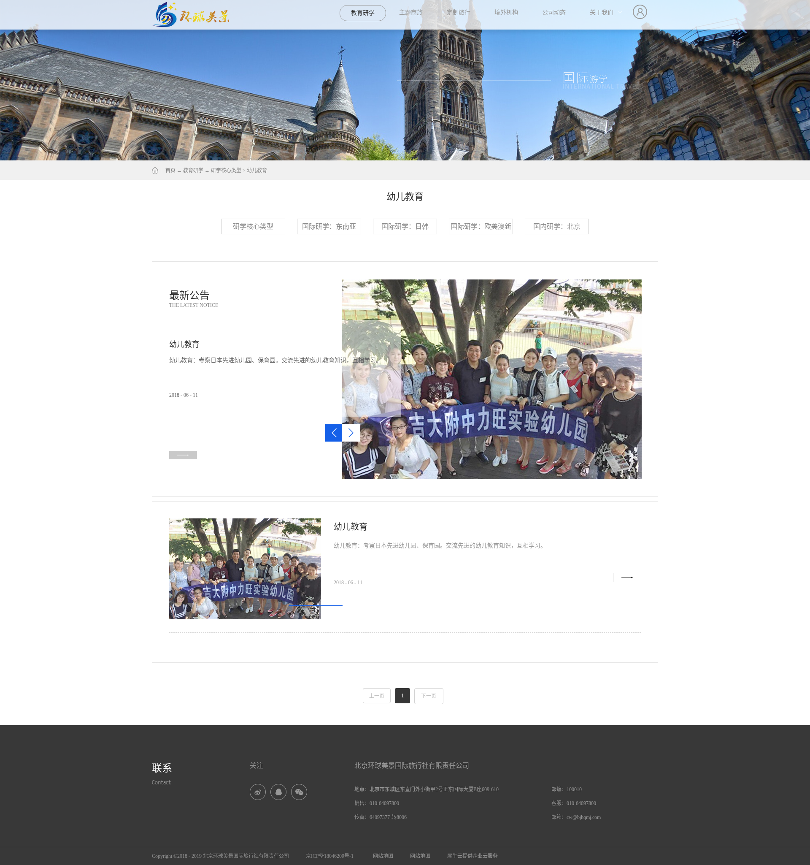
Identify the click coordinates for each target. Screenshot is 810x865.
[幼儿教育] (492, 283)
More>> (627, 577)
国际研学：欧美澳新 (481, 226)
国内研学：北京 (556, 226)
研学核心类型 (226, 171)
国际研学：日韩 (405, 226)
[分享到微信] (299, 792)
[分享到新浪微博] (258, 792)
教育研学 (193, 171)
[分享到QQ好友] (278, 792)
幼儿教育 (257, 171)
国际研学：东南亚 (329, 226)
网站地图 (381, 856)
